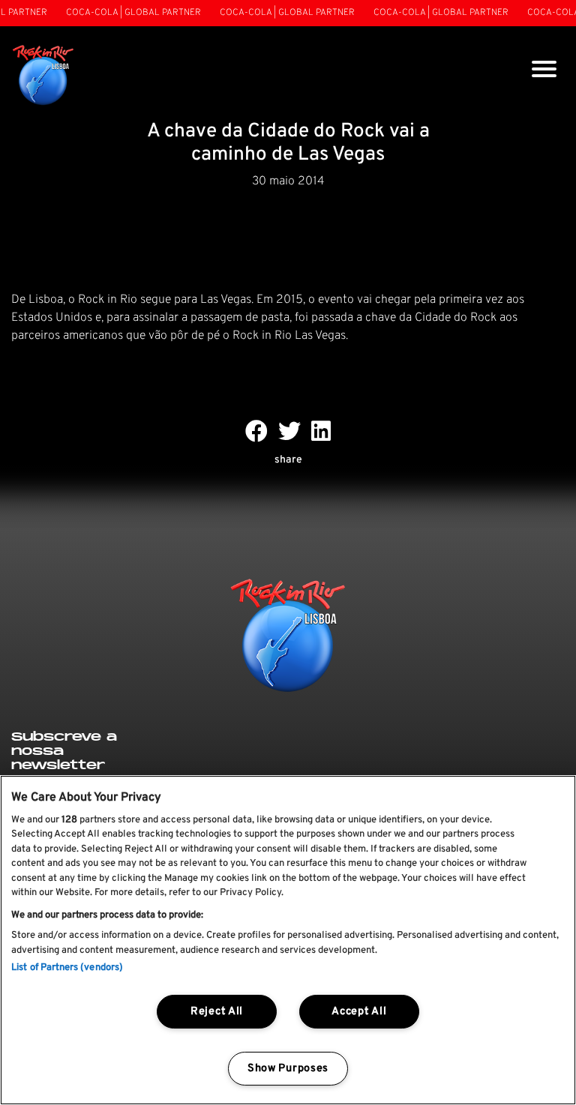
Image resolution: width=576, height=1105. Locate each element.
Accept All (359, 1012)
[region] (288, 940)
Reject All (216, 1012)
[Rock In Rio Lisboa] (43, 75)
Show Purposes (288, 1069)
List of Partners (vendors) (67, 968)
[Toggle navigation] (544, 71)
